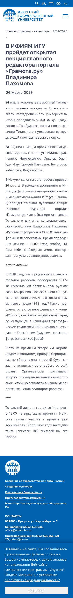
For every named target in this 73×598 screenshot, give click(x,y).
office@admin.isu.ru (18, 530)
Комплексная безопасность (23, 492)
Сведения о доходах (19, 486)
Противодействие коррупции (25, 498)
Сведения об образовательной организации (34, 481)
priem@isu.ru (19, 539)
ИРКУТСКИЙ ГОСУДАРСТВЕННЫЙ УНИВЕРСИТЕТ (36, 15)
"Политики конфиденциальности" (32, 580)
